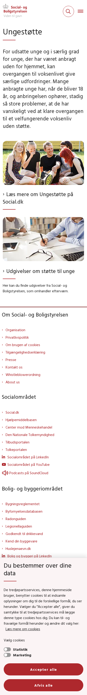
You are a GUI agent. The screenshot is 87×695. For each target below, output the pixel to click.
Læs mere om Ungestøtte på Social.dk (38, 198)
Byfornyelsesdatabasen (24, 511)
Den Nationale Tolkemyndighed (30, 434)
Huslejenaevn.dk (18, 548)
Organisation (15, 329)
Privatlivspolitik (17, 337)
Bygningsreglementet (23, 503)
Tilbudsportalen (17, 442)
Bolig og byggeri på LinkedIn (29, 556)
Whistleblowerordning (23, 374)
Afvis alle (43, 685)
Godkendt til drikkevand (24, 533)
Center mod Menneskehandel (29, 427)
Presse (11, 359)
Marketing (22, 655)
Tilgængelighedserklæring (25, 352)
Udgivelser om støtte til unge (40, 271)
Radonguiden (16, 518)
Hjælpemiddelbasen (21, 419)
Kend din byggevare (21, 541)
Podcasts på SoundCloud (28, 472)
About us (13, 382)
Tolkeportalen (16, 449)
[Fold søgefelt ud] (68, 11)
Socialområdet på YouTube (28, 464)
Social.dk (12, 412)
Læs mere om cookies (23, 629)
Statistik (20, 649)
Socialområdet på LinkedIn (28, 457)
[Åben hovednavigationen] (82, 11)
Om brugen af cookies (23, 344)
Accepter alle (43, 669)
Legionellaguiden (19, 526)
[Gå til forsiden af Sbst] (13, 11)
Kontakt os (14, 367)
